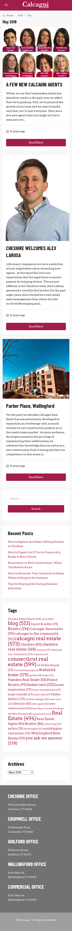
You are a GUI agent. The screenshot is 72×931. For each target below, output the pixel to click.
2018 (20, 15)
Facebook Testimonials (26, 670)
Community (22, 654)
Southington (33, 728)
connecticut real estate (28, 661)
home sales (42, 694)
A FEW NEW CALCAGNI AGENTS (34, 84)
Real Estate (35, 715)
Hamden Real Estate (27, 680)
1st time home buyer (24, 618)
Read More (36, 142)
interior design (37, 699)
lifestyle (22, 703)
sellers (15, 728)
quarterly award (42, 714)
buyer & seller (44, 624)
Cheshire (30, 644)
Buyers (19, 628)
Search (36, 508)
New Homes (22, 713)
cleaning (43, 650)
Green (48, 675)
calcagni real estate (34, 641)
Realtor (34, 724)
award (47, 619)
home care (41, 684)
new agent (40, 703)
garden (35, 675)
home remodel (20, 694)
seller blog (52, 724)
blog (19, 623)
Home (9, 15)
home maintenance (46, 689)
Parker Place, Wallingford (30, 406)
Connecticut (40, 654)
